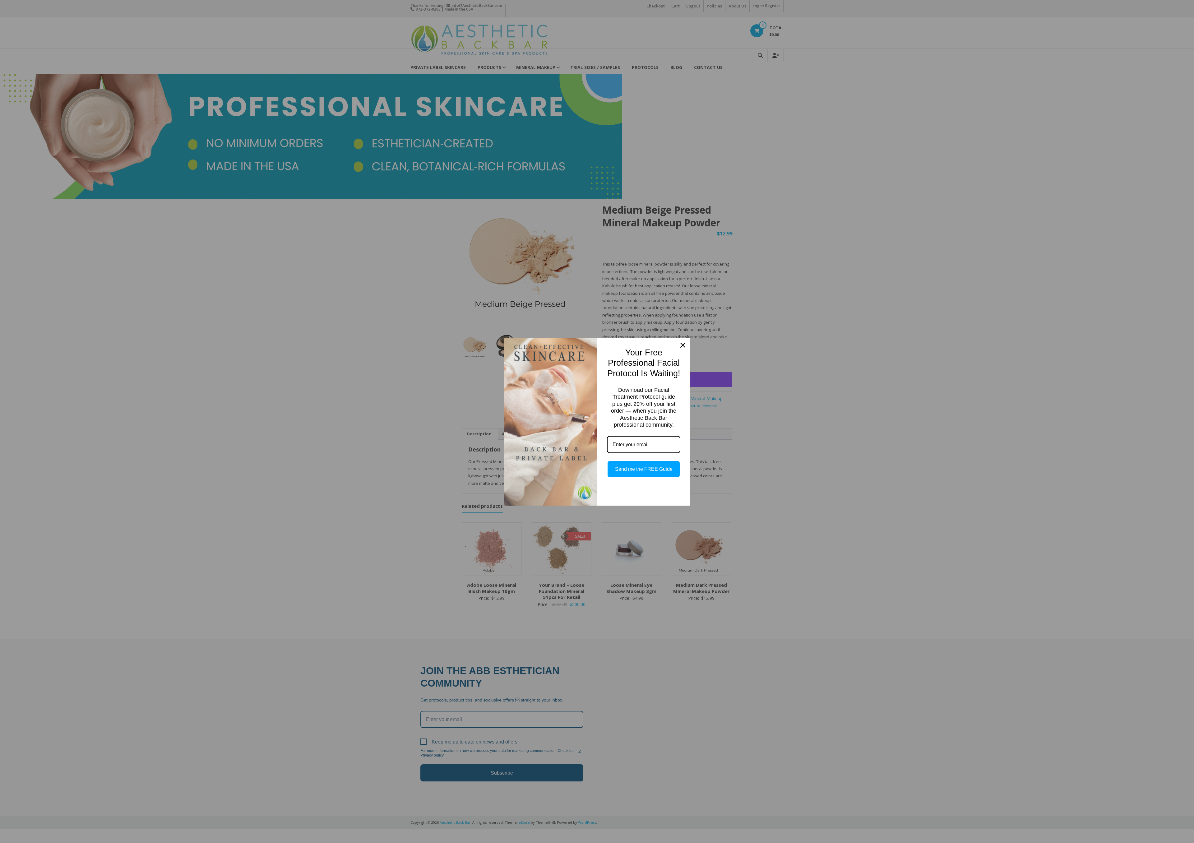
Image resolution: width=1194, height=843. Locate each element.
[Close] (682, 345)
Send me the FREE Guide (644, 469)
